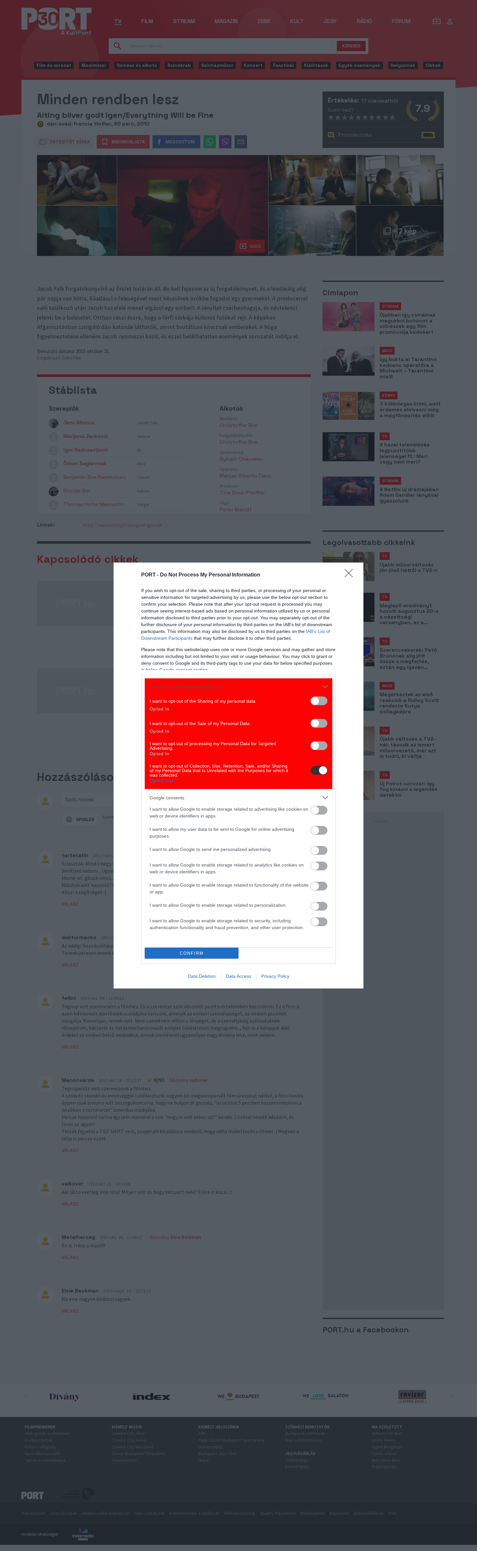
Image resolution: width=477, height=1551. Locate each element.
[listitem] (238, 686)
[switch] (319, 701)
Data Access (238, 976)
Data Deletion (202, 976)
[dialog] (238, 775)
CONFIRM (192, 953)
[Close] (351, 575)
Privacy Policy (275, 976)
